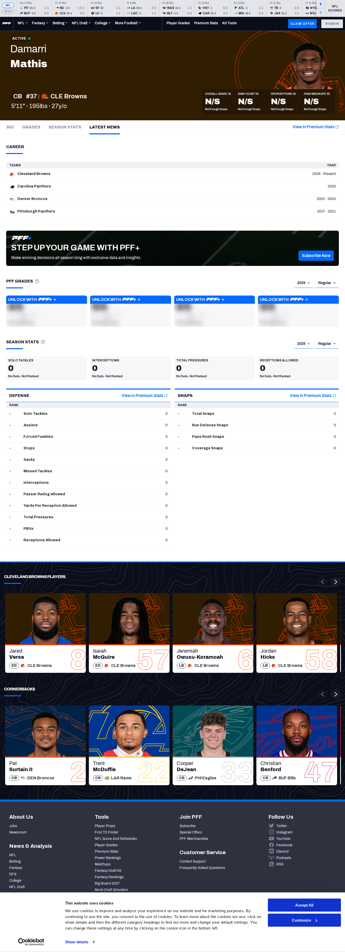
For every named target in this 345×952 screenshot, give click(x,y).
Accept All (304, 905)
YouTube (283, 839)
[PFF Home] (6, 24)
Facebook (284, 845)
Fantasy (15, 868)
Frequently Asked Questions (202, 868)
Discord (282, 851)
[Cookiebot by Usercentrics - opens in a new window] (31, 942)
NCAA (8, 11)
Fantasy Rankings (109, 877)
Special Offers (191, 832)
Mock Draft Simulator (111, 890)
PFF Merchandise (194, 839)
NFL (8, 5)
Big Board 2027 (107, 883)
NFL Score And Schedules (116, 839)
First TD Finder (106, 832)
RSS (279, 864)
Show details (76, 942)
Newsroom (18, 832)
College (15, 881)
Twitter (281, 826)
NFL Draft (17, 887)
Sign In (332, 24)
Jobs (13, 826)
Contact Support (193, 861)
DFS (12, 874)
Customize (301, 920)
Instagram (284, 832)
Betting (15, 861)
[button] (316, 256)
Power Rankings (108, 858)
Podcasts (283, 858)
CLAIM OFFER (302, 24)
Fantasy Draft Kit (108, 871)
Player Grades (106, 845)
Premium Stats (106, 851)
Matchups (103, 864)
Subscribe (188, 826)
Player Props (105, 826)
